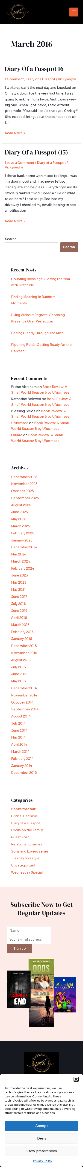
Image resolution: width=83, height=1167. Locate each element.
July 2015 (18, 667)
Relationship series (26, 844)
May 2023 (18, 583)
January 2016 (21, 639)
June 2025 (19, 512)
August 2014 (21, 716)
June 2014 (19, 731)
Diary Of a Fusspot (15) (36, 152)
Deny (41, 1138)
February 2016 (22, 632)
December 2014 (24, 688)
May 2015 (18, 681)
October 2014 (22, 702)
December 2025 (24, 477)
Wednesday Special (27, 873)
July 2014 (18, 724)
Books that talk (23, 809)
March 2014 (20, 752)
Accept (41, 1126)
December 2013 (24, 773)
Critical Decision (24, 816)
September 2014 (25, 709)
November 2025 (24, 484)
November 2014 (24, 695)
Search (10, 239)
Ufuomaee (19, 423)
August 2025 (21, 505)
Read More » (15, 132)
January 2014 (21, 766)
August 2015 (21, 660)
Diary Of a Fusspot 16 (34, 69)
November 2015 (24, 653)
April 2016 (19, 618)
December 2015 (24, 646)
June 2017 (19, 597)
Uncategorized (23, 865)
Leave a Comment (19, 163)
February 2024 (22, 569)
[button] (76, 1079)
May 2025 (18, 519)
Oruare (16, 435)
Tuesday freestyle (25, 858)
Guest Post (20, 837)
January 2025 (22, 540)
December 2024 (24, 547)
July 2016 (18, 604)
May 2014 (18, 737)
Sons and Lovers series (30, 851)
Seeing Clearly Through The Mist (37, 333)
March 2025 (20, 526)
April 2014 (19, 745)
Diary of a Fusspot (40, 79)
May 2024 (18, 554)
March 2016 (20, 625)
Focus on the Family (27, 830)
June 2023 (19, 575)
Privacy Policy (42, 1161)
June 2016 (19, 611)
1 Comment (14, 79)
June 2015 (19, 674)
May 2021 (18, 590)
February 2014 (22, 759)
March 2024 (20, 561)
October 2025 (22, 491)
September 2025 (25, 498)
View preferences (41, 1151)
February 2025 (22, 533)
